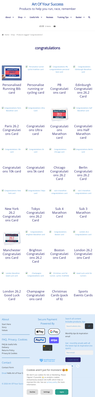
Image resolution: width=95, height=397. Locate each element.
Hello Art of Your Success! (18, 373)
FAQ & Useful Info (9, 344)
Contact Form (8, 367)
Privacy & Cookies (9, 353)
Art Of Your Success (47, 4)
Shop (20, 17)
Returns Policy (8, 350)
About (8, 17)
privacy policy (52, 382)
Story (4, 327)
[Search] (89, 326)
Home (7, 35)
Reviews (49, 17)
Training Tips (63, 17)
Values (5, 330)
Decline (32, 392)
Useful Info (34, 17)
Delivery (5, 347)
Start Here (6, 324)
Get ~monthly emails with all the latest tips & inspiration (78, 345)
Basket (79, 17)
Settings (47, 392)
